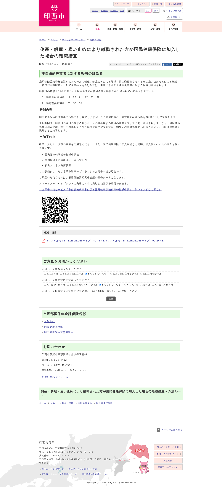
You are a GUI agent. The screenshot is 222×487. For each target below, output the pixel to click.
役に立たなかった (152, 274)
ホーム (42, 40)
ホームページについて (53, 469)
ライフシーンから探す (73, 40)
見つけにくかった (163, 285)
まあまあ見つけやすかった (83, 285)
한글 (122, 11)
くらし (54, 40)
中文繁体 (114, 11)
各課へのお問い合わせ (168, 454)
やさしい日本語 (174, 10)
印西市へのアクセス (168, 467)
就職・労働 (95, 40)
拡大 (148, 10)
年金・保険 (68, 403)
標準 (156, 10)
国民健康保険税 (53, 327)
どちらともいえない (98, 274)
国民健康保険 (85, 403)
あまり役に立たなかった (126, 274)
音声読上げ (176, 17)
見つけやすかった (56, 285)
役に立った (52, 274)
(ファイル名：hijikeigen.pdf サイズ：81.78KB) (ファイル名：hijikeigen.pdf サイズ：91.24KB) (105, 240)
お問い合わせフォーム (55, 377)
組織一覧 (158, 4)
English (95, 11)
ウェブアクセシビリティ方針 (83, 469)
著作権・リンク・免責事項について (59, 474)
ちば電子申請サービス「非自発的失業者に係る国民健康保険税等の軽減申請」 (100, 189)
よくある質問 (175, 4)
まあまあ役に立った (73, 274)
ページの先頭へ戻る (172, 430)
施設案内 (168, 460)
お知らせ (49, 321)
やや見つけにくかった (138, 285)
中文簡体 (104, 11)
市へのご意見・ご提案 (168, 447)
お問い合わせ (141, 4)
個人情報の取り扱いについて (96, 474)
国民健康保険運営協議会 (59, 332)
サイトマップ (123, 4)
